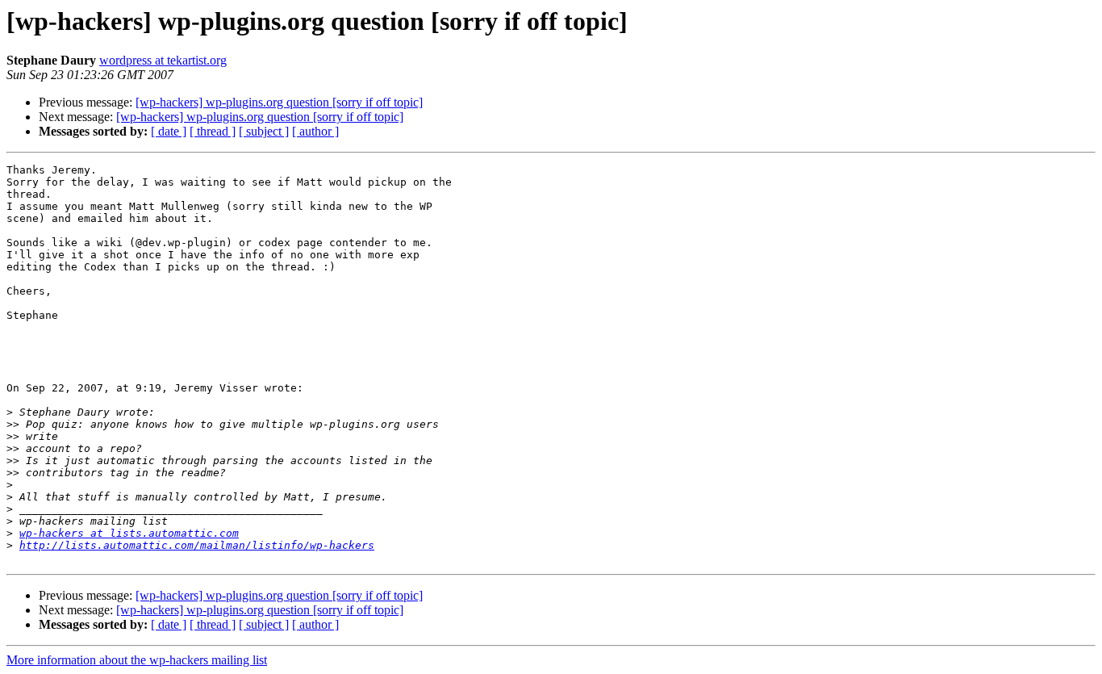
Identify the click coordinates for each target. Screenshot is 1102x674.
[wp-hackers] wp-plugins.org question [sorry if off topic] (279, 102)
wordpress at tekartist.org (163, 60)
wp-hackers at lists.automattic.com (129, 533)
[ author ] (315, 131)
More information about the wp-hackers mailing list (136, 660)
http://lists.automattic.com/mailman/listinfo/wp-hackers (196, 545)
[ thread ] (213, 131)
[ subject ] (264, 131)
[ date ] (168, 131)
